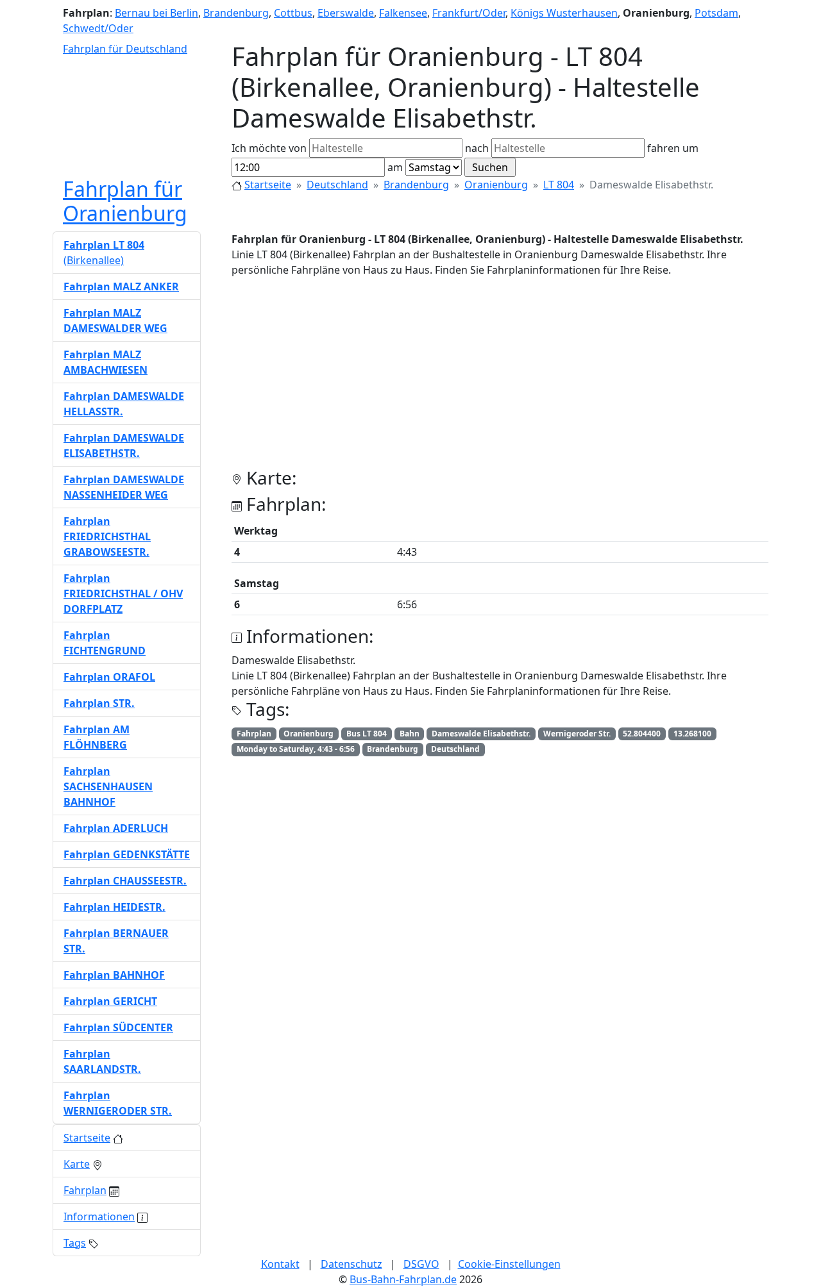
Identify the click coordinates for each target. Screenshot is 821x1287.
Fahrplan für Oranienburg (125, 201)
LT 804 (558, 185)
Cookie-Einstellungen (509, 1264)
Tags (74, 1243)
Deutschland (337, 185)
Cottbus (293, 13)
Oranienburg (496, 185)
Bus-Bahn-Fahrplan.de (403, 1279)
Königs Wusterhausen (564, 13)
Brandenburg (236, 13)
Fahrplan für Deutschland (125, 49)
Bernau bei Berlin (156, 13)
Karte (76, 1164)
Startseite (267, 185)
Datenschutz (351, 1264)
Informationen (99, 1216)
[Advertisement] (500, 377)
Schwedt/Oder (98, 28)
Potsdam (716, 13)
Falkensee (403, 13)
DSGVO (421, 1264)
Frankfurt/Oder (468, 13)
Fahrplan (84, 1190)
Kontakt (280, 1264)
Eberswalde (345, 13)
